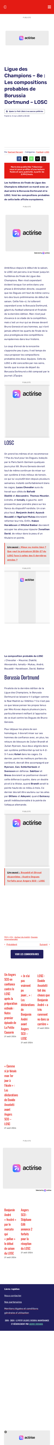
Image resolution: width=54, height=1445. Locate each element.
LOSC (46, 152)
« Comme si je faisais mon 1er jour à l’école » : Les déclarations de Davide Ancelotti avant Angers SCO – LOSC (11, 1095)
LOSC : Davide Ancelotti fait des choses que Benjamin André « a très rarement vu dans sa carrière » (43, 999)
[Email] (37, 159)
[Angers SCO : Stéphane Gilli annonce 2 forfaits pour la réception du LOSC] (27, 1201)
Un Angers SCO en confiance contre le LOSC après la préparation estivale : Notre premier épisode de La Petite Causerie (10, 1003)
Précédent (11, 944)
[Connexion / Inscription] (4, 7)
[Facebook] (19, 159)
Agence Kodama (36, 1323)
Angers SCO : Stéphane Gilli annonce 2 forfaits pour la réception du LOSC (26, 1229)
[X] (25, 159)
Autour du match (22, 937)
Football (39, 152)
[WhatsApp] (31, 159)
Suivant (44, 944)
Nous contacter (12, 1295)
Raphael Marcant (15, 152)
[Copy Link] (44, 159)
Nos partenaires (13, 1302)
